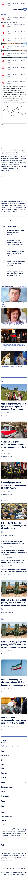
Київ (2, 381)
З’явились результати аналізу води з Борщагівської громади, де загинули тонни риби (15, 273)
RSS (4, 868)
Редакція (4, 824)
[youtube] (17, 746)
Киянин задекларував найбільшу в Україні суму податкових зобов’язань (16, 263)
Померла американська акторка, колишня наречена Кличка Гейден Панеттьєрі (15, 253)
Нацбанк (11, 220)
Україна (3, 500)
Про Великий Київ (7, 816)
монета (3, 220)
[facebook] (6, 746)
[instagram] (13, 746)
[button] (15, 750)
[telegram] (2, 746)
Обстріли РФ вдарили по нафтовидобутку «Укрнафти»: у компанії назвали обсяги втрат (15, 242)
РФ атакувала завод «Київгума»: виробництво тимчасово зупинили (16, 232)
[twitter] (10, 746)
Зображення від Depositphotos (16, 868)
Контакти (4, 820)
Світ (2, 619)
